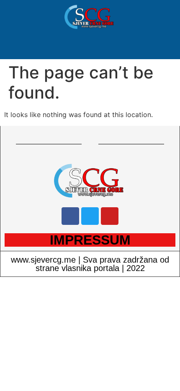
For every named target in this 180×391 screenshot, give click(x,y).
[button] (90, 46)
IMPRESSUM (90, 240)
